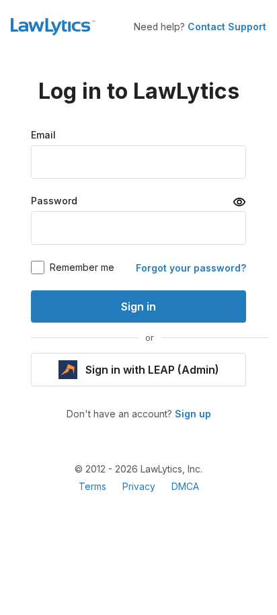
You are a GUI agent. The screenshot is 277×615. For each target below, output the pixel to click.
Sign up (193, 414)
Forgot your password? (191, 268)
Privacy (138, 486)
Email (43, 135)
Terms (92, 486)
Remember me (82, 267)
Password (54, 201)
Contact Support (227, 27)
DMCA (185, 486)
